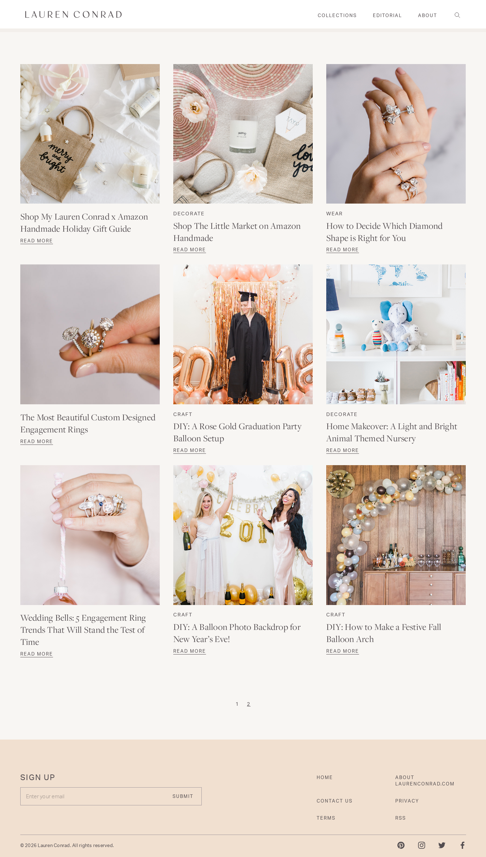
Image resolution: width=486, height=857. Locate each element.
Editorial (387, 15)
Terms (326, 818)
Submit (183, 796)
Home (325, 777)
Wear (334, 213)
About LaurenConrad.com (425, 780)
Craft (182, 414)
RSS (400, 818)
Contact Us (335, 801)
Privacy (407, 801)
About (427, 15)
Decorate (189, 213)
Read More (36, 240)
